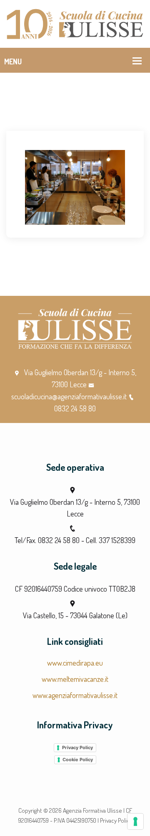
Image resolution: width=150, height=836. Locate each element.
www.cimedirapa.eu (75, 662)
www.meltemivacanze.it (75, 679)
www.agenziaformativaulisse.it (75, 695)
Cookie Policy (77, 759)
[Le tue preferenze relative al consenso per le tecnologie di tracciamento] (135, 821)
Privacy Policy (77, 747)
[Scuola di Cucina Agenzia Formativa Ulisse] (75, 22)
